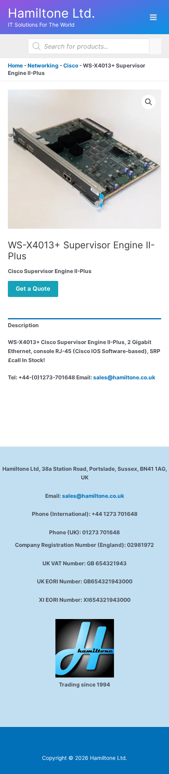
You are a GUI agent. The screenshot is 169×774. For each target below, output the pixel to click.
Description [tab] (23, 325)
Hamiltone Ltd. (51, 13)
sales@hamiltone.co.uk (124, 377)
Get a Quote (33, 288)
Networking (43, 65)
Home (15, 65)
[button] (148, 102)
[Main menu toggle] (153, 17)
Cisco (70, 65)
